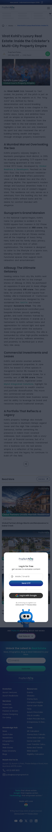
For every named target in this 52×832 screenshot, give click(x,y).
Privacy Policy (31, 605)
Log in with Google (28, 595)
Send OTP (26, 583)
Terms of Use (19, 605)
